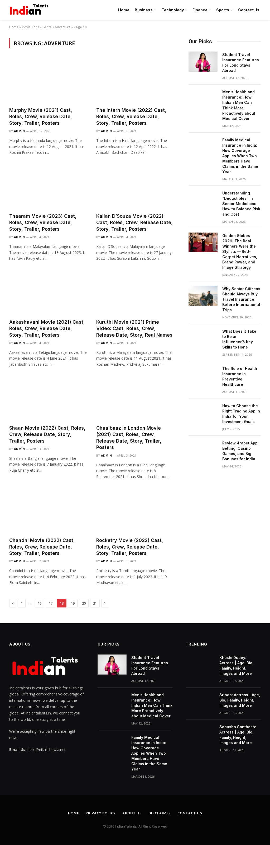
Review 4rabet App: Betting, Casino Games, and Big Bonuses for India (240, 451)
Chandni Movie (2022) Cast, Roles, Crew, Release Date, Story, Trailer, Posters (42, 546)
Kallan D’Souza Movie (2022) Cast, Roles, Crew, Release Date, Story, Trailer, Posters (134, 222)
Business (144, 10)
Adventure (62, 27)
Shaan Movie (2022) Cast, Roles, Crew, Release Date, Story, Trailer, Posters (47, 434)
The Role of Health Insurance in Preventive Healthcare (239, 376)
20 (84, 603)
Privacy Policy (101, 813)
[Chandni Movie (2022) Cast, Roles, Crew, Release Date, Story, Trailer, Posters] (48, 511)
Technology (173, 10)
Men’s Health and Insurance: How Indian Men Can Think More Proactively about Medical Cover (238, 105)
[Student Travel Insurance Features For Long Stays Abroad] (203, 62)
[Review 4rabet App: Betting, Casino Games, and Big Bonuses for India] (203, 450)
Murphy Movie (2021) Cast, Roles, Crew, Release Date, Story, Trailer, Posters (40, 116)
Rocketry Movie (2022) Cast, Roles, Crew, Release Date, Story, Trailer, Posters (129, 546)
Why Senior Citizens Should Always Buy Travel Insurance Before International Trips (241, 299)
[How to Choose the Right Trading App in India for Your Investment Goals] (203, 413)
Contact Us (248, 10)
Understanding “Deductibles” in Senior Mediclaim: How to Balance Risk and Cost (241, 203)
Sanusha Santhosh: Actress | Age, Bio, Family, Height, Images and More (237, 735)
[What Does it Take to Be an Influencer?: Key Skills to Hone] (203, 338)
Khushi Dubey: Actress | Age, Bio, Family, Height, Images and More (236, 665)
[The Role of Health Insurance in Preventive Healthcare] (203, 375)
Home (123, 10)
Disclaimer (159, 813)
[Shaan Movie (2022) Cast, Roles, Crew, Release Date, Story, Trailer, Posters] (48, 398)
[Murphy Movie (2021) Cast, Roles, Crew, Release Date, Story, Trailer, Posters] (48, 81)
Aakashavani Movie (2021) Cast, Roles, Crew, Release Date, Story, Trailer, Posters (47, 328)
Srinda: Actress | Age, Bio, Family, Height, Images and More (239, 700)
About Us (132, 813)
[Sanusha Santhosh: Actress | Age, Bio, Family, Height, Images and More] (200, 734)
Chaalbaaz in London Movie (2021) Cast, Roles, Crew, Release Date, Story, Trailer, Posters (128, 437)
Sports (222, 10)
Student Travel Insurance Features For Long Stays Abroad (240, 62)
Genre (47, 27)
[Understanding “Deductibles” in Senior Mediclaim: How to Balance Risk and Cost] (203, 200)
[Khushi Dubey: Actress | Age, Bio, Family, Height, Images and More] (200, 664)
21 (95, 603)
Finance (200, 10)
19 (73, 603)
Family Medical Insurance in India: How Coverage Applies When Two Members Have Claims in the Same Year (240, 156)
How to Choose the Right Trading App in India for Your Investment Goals (241, 413)
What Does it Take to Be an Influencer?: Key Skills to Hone (239, 339)
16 (39, 603)
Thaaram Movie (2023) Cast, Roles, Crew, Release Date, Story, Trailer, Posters (42, 222)
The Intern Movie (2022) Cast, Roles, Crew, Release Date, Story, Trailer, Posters (131, 116)
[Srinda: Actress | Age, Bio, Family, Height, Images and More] (200, 702)
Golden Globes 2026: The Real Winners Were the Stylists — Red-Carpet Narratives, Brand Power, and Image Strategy (239, 251)
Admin (19, 131)
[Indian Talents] (30, 10)
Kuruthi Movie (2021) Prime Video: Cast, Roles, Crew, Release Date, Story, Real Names (134, 328)
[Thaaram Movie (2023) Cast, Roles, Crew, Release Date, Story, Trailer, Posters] (48, 186)
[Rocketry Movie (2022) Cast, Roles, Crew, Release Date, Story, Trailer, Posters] (135, 511)
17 (50, 603)
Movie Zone (30, 27)
